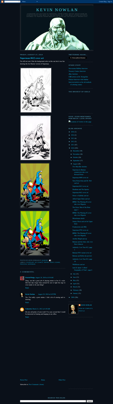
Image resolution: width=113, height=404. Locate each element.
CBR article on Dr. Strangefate (78, 77)
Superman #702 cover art (80, 230)
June (74, 277)
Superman (31, 264)
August (75, 164)
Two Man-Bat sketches (80, 167)
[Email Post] (50, 260)
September (76, 160)
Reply (27, 288)
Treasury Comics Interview (77, 71)
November (76, 154)
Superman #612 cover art (32, 58)
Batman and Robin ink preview (82, 256)
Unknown (28, 309)
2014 (73, 135)
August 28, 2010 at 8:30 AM (44, 277)
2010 (73, 148)
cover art (30, 262)
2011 (73, 145)
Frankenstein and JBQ (79, 227)
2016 (73, 132)
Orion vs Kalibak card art (81, 195)
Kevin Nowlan (57, 10)
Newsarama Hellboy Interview (78, 68)
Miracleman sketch (78, 218)
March (75, 287)
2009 (73, 297)
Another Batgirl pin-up (80, 239)
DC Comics (39, 262)
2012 (73, 141)
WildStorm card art (79, 264)
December (76, 151)
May (74, 280)
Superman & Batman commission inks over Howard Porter (80, 172)
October (75, 157)
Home (43, 380)
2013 (73, 138)
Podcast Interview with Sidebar (78, 79)
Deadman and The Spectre (81, 189)
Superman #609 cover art (80, 177)
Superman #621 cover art (80, 192)
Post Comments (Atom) (36, 384)
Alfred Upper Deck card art (81, 199)
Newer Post (23, 380)
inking (46, 262)
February (76, 290)
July (74, 274)
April (75, 283)
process (23, 264)
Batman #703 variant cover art (82, 253)
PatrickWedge (30, 277)
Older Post (62, 380)
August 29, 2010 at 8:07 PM (47, 294)
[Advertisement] (36, 363)
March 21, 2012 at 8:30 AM (41, 309)
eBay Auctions (73, 74)
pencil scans (55, 262)
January (75, 293)
